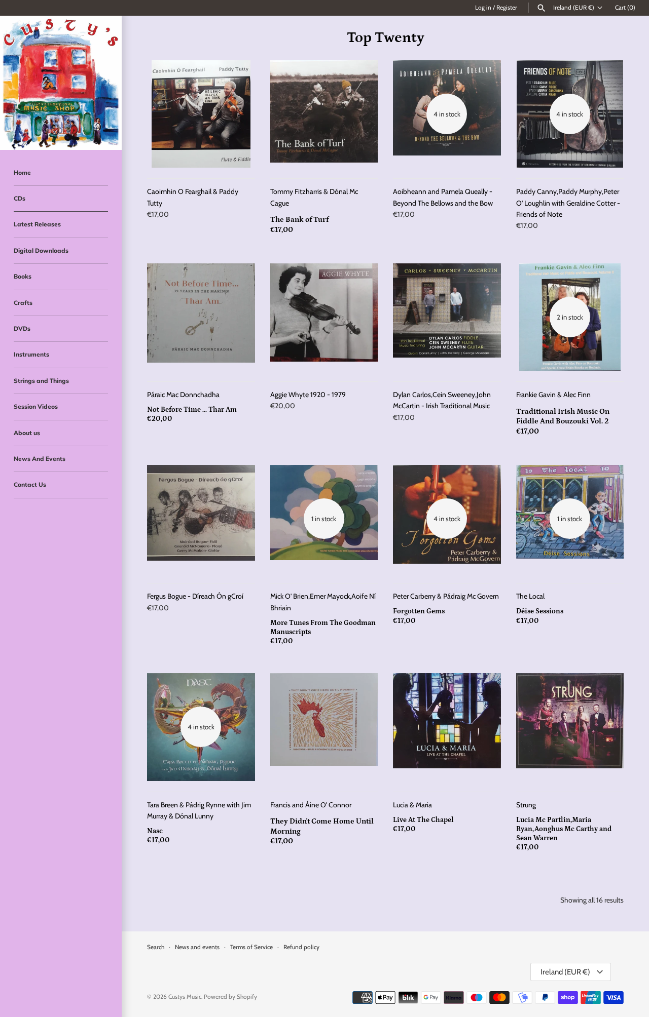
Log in (483, 7)
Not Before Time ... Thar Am (192, 410)
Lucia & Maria (412, 804)
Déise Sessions (539, 611)
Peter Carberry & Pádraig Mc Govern (446, 596)
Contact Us (30, 484)
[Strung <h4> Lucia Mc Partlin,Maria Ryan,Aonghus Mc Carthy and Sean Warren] (570, 727)
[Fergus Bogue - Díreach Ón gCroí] (201, 519)
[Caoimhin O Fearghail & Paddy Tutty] (201, 114)
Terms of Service (251, 947)
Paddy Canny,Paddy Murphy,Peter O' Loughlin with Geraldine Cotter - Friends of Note (568, 203)
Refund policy (301, 947)
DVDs (22, 328)
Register (506, 7)
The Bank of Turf (299, 219)
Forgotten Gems (419, 611)
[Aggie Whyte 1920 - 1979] (324, 317)
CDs (19, 198)
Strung (526, 804)
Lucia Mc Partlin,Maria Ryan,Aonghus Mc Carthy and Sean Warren (563, 829)
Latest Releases (37, 224)
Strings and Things (41, 380)
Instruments (31, 354)
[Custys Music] (61, 83)
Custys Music (184, 996)
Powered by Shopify (230, 996)
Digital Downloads (41, 250)
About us (27, 433)
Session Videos (36, 406)
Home (22, 172)
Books (22, 276)
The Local (530, 596)
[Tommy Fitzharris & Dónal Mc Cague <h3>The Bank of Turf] (324, 114)
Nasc (155, 831)
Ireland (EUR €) (573, 7)
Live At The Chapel (423, 820)
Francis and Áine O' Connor (310, 804)
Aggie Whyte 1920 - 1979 (308, 394)
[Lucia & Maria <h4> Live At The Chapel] (447, 727)
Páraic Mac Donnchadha (183, 394)
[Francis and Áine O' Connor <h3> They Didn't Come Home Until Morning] (324, 727)
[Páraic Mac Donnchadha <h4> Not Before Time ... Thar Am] (201, 317)
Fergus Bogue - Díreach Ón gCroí (195, 596)
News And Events (39, 458)
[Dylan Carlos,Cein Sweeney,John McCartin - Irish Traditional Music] (447, 317)
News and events (197, 947)
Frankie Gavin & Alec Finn (553, 394)
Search (155, 947)
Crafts (23, 302)
